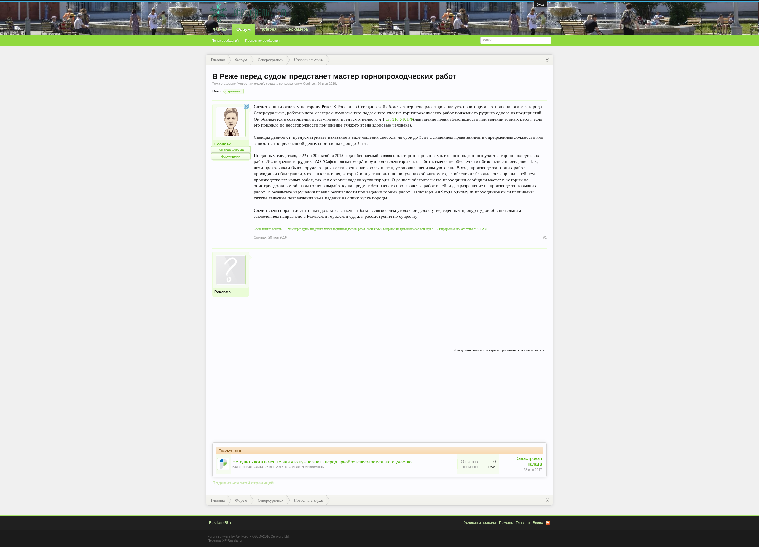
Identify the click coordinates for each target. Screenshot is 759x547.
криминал (235, 91)
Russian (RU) (220, 523)
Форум (243, 29)
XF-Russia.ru (232, 540)
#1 (545, 237)
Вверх (538, 523)
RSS (548, 523)
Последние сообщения (262, 40)
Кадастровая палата (247, 466)
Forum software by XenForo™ (249, 536)
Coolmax (309, 83)
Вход (540, 4)
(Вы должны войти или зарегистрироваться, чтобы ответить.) (500, 350)
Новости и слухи (250, 83)
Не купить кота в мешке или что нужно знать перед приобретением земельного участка (322, 462)
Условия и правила (480, 523)
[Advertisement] (400, 293)
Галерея (268, 29)
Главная (219, 29)
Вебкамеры (298, 29)
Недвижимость (313, 466)
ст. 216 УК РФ (399, 119)
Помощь (506, 523)
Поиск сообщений (225, 40)
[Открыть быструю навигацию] (547, 60)
